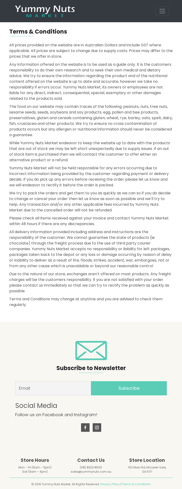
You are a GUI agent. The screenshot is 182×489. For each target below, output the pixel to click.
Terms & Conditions (136, 484)
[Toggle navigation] (162, 11)
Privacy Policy (110, 484)
